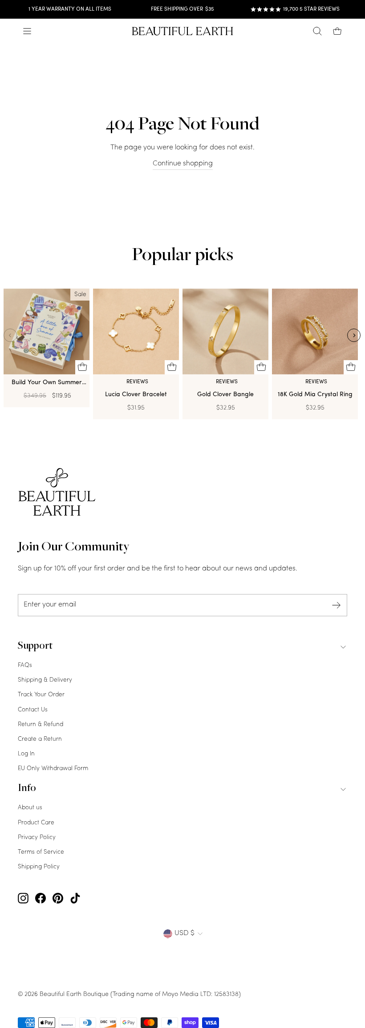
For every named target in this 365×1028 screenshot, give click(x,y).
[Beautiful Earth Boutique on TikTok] (75, 898)
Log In (26, 754)
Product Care (36, 823)
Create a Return (40, 739)
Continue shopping (183, 163)
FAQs (25, 665)
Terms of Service (41, 852)
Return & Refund (40, 724)
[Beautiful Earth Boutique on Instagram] (23, 898)
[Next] (354, 335)
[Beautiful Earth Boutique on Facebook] (40, 898)
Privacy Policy (37, 837)
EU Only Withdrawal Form (53, 768)
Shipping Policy (39, 867)
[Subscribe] (336, 605)
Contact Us (33, 710)
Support (35, 646)
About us (30, 808)
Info (27, 788)
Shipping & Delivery (45, 680)
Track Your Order (41, 695)
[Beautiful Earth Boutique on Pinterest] (58, 898)
